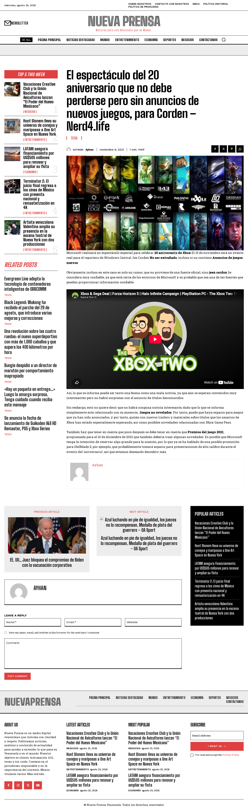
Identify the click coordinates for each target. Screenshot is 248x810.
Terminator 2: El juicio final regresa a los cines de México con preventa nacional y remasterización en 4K (39, 194)
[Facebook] (215, 149)
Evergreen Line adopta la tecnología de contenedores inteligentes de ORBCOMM (27, 284)
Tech (7, 295)
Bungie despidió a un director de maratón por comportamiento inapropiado (30, 370)
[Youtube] (38, 785)
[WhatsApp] (240, 149)
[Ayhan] (69, 149)
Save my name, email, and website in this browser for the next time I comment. (54, 632)
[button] (223, 39)
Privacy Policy (230, 754)
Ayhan (89, 149)
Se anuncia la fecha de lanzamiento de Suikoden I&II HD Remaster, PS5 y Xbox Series (30, 423)
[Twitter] (223, 149)
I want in (215, 746)
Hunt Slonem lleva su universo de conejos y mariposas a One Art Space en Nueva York (40, 127)
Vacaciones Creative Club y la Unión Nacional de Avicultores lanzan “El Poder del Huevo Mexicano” (39, 95)
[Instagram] (18, 785)
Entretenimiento (35, 139)
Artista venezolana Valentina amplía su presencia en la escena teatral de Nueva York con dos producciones (39, 233)
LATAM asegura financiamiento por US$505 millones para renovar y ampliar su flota (38, 157)
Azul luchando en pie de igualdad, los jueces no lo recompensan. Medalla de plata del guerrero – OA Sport (139, 543)
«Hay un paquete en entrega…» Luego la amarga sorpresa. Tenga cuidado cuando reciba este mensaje (29, 396)
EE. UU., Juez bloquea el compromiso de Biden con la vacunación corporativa (47, 562)
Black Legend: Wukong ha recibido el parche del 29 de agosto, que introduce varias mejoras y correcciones (28, 310)
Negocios (30, 111)
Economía (30, 172)
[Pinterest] (231, 149)
